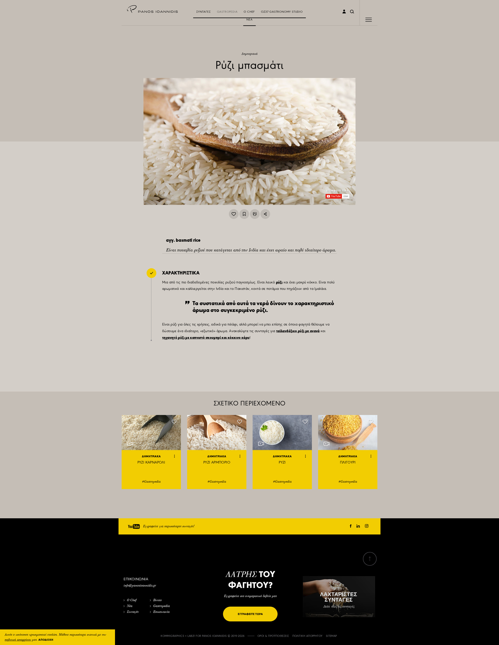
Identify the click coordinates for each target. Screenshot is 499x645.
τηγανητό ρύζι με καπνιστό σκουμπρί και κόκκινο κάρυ (206, 337)
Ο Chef (131, 600)
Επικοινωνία (161, 612)
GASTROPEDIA (227, 11)
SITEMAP (331, 636)
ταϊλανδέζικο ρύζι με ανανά (298, 331)
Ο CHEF (249, 11)
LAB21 (191, 636)
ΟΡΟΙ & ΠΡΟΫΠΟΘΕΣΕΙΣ (273, 636)
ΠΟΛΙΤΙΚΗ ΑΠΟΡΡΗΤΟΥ (307, 636)
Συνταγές (132, 612)
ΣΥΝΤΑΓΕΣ (203, 11)
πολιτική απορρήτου (18, 640)
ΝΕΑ (249, 19)
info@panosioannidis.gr (140, 585)
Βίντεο (157, 600)
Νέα (129, 606)
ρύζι (279, 282)
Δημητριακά (249, 54)
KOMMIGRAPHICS (172, 636)
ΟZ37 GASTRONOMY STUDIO (282, 11)
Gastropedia (161, 606)
